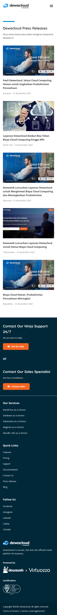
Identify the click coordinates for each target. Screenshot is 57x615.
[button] (51, 5)
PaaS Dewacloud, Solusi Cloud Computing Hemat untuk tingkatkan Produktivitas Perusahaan (27, 84)
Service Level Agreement (33, 611)
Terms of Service (11, 611)
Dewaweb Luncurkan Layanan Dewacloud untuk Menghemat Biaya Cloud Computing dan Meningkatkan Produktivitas (28, 191)
